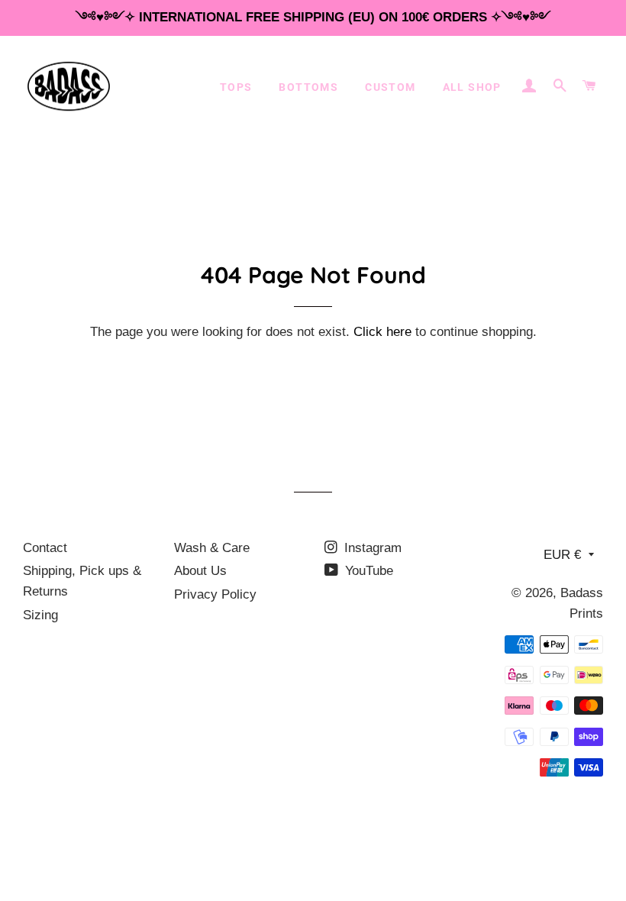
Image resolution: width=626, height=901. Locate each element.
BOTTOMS (308, 87)
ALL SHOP (472, 87)
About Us (200, 571)
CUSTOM (390, 87)
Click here (382, 332)
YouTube (367, 571)
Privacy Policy (215, 594)
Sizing (40, 615)
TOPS (236, 87)
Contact (45, 548)
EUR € (562, 554)
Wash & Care (212, 548)
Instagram (371, 548)
